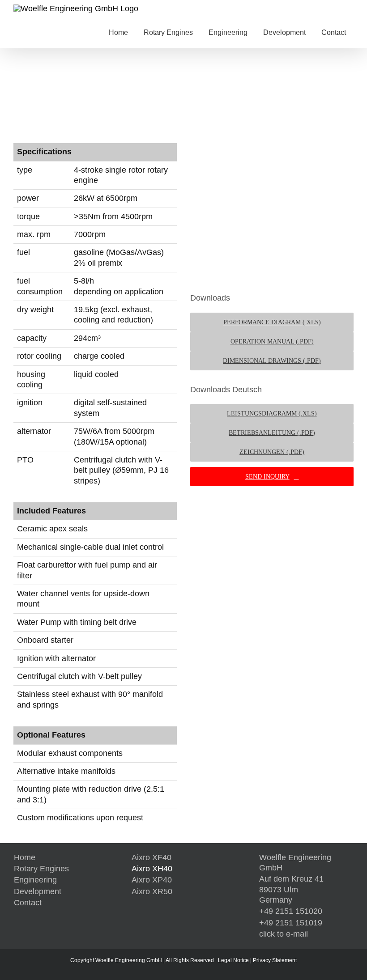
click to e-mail (283, 933)
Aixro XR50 (152, 891)
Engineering (35, 879)
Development (37, 891)
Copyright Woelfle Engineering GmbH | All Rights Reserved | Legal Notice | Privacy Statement (183, 960)
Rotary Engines (41, 868)
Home (24, 857)
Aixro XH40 (152, 868)
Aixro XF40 (151, 857)
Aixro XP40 (152, 879)
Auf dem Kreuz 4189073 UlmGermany (291, 889)
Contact (28, 902)
